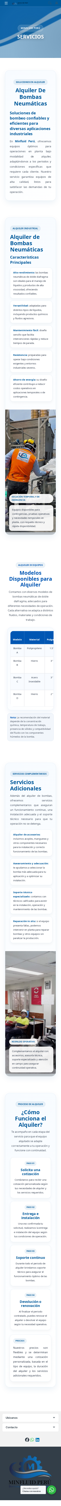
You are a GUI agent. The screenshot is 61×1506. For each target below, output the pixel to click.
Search (50, 3)
